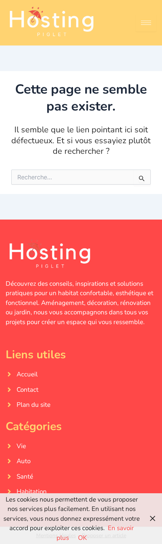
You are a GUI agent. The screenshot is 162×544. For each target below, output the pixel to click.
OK (82, 537)
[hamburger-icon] (146, 23)
